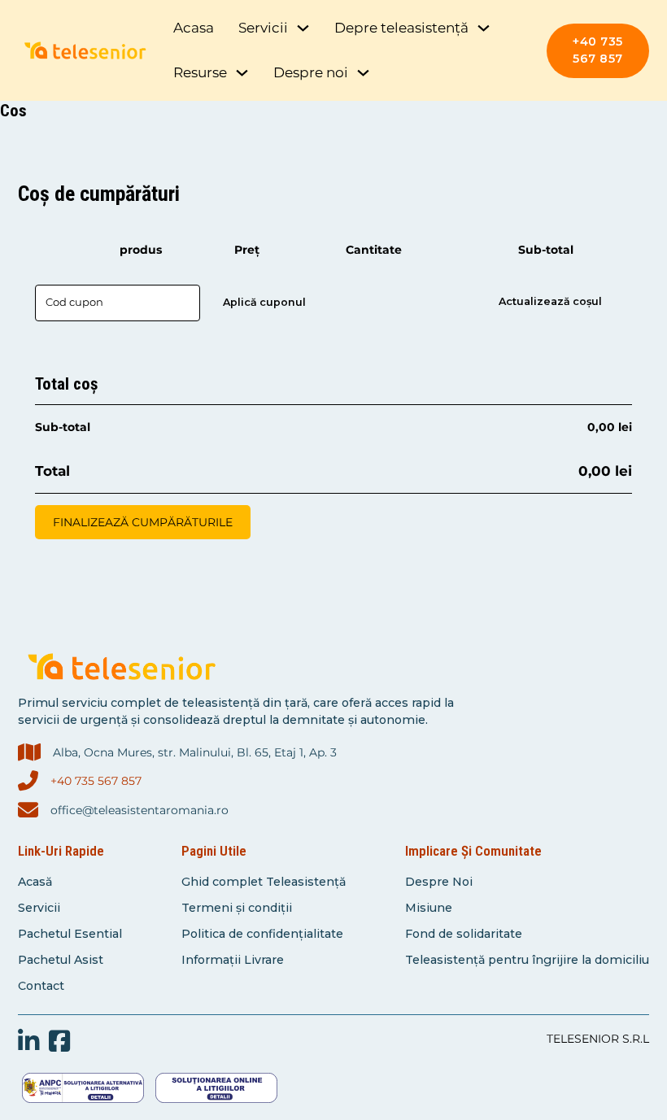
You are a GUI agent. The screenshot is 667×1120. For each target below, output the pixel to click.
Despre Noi (439, 881)
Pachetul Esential (70, 933)
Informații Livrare (232, 959)
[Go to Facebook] (59, 1042)
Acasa (193, 28)
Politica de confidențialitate (262, 933)
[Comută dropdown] (303, 28)
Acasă (35, 881)
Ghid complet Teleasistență (263, 881)
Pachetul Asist (60, 959)
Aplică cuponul (264, 302)
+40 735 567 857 (598, 50)
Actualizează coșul (550, 301)
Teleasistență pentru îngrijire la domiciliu (527, 959)
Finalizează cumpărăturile (143, 522)
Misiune (428, 907)
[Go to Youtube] (28, 1042)
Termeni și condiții (236, 907)
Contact (41, 985)
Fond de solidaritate (463, 933)
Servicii (39, 907)
